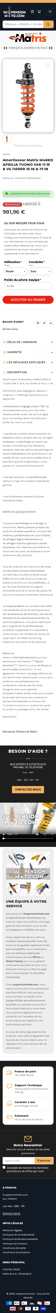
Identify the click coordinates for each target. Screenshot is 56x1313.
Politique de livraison (15, 1243)
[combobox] (28, 24)
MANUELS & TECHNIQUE (17, 1273)
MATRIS (6, 154)
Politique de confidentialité (18, 1234)
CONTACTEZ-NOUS (28, 789)
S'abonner (43, 1160)
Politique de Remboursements (20, 1239)
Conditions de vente (14, 1247)
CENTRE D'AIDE (11, 1269)
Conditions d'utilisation (16, 1252)
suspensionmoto (25, 1293)
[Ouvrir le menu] (50, 11)
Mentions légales (12, 1230)
